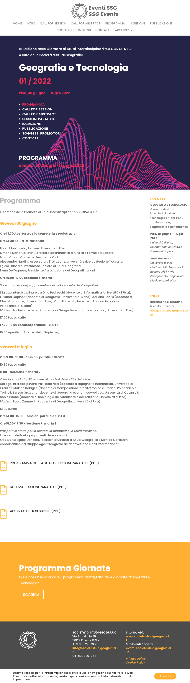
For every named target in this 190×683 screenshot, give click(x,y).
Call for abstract (86, 24)
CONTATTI (31, 138)
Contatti (102, 30)
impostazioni (21, 679)
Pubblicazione (161, 24)
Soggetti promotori (74, 30)
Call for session (53, 24)
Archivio (122, 30)
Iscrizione (137, 24)
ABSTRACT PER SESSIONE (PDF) (35, 511)
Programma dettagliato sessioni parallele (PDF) (54, 463)
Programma (115, 24)
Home (17, 24)
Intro (31, 24)
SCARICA (31, 594)
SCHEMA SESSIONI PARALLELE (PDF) (38, 487)
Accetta (165, 676)
